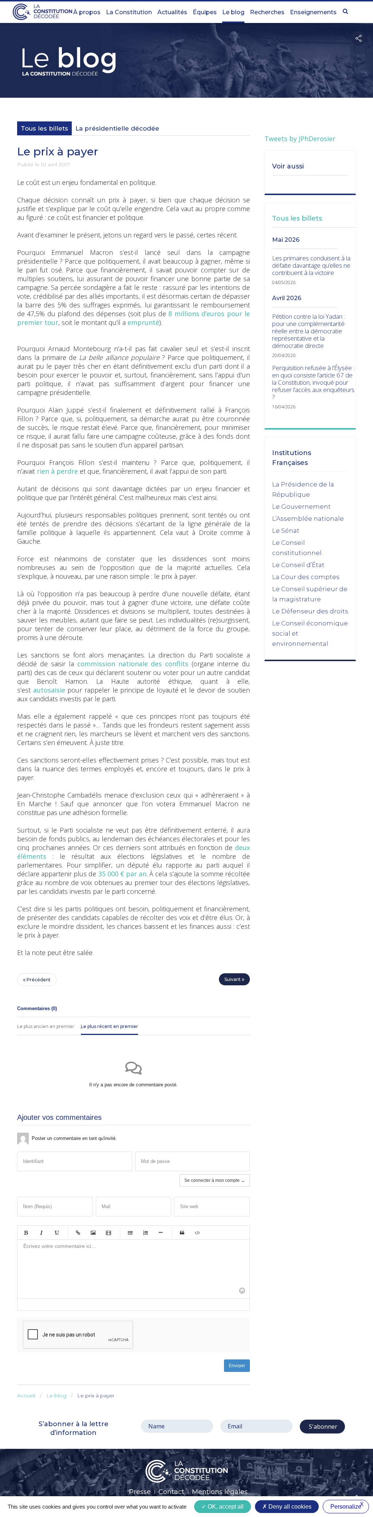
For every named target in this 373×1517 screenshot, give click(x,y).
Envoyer (237, 1365)
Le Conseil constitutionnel (297, 547)
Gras (26, 1233)
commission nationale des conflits (133, 663)
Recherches (267, 12)
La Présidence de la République (303, 489)
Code (197, 1233)
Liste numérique (145, 1233)
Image (93, 1233)
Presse (140, 1492)
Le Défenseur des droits (310, 611)
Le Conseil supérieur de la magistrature (310, 594)
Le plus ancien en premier (45, 1026)
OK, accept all (225, 1507)
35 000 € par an (122, 873)
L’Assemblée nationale (308, 518)
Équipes (205, 12)
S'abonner (322, 1427)
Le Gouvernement (301, 506)
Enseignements (313, 12)
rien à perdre (57, 471)
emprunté (143, 322)
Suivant (233, 979)
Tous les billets (44, 128)
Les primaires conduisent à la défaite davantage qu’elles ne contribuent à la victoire (311, 265)
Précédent (38, 979)
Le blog (233, 12)
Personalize (345, 1507)
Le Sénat (285, 530)
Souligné (56, 1233)
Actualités (172, 12)
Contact (171, 1492)
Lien (78, 1233)
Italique (41, 1233)
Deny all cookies (289, 1507)
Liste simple (130, 1233)
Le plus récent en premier (109, 1026)
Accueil (26, 1395)
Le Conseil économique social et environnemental (310, 633)
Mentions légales (220, 1492)
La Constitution (129, 12)
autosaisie (49, 690)
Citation (182, 1233)
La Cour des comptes (305, 577)
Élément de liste (161, 1233)
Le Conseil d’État (298, 565)
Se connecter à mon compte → (214, 1180)
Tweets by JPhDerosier (299, 138)
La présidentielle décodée (117, 128)
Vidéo (109, 1233)
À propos (87, 12)
